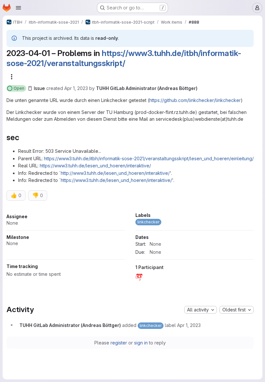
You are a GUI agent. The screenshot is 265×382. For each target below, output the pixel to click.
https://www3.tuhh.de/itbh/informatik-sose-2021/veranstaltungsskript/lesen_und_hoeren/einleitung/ (149, 158)
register (119, 342)
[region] (130, 248)
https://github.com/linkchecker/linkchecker (195, 100)
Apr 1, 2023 (76, 88)
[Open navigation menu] (18, 8)
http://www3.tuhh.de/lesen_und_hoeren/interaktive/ (115, 173)
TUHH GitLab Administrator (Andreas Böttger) (146, 88)
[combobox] (200, 310)
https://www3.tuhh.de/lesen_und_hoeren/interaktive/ (95, 165)
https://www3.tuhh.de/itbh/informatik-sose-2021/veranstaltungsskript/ (123, 58)
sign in (141, 342)
